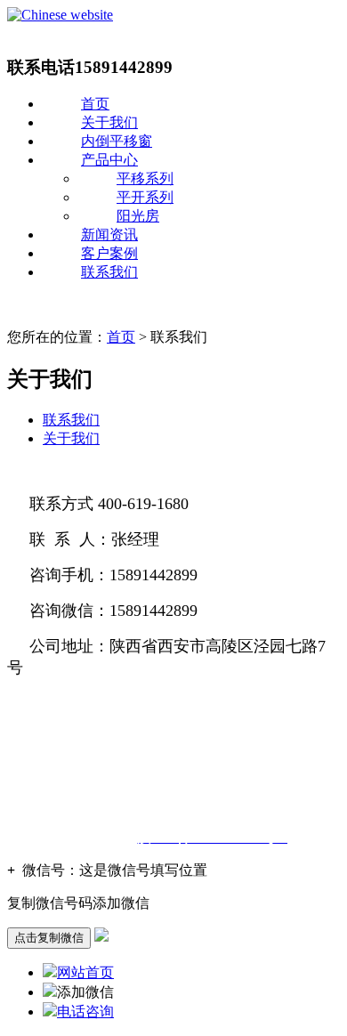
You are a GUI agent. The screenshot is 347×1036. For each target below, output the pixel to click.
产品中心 (109, 159)
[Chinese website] (60, 14)
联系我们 (109, 271)
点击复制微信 (49, 937)
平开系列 (145, 197)
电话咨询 (85, 1011)
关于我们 (109, 122)
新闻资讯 (109, 234)
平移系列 (145, 178)
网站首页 (85, 972)
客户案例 (109, 253)
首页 (95, 103)
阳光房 (138, 215)
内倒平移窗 (116, 141)
